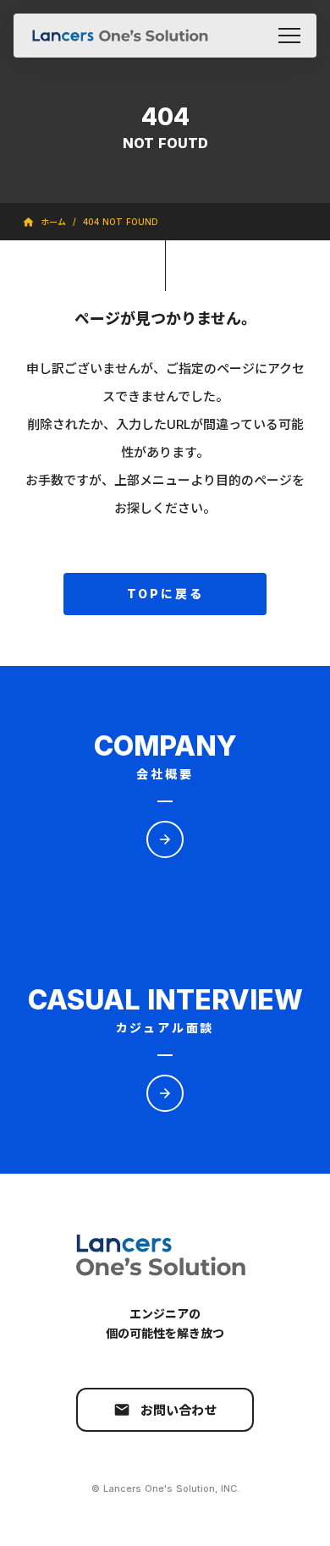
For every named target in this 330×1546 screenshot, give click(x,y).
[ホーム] (120, 36)
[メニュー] (289, 35)
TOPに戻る (165, 593)
